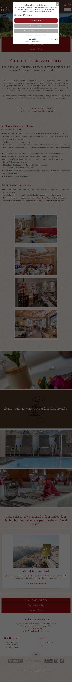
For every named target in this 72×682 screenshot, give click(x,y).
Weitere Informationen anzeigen (36, 35)
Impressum (54, 39)
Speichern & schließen (36, 25)
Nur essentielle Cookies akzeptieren (36, 31)
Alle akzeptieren (36, 20)
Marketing (29, 15)
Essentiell (19, 15)
